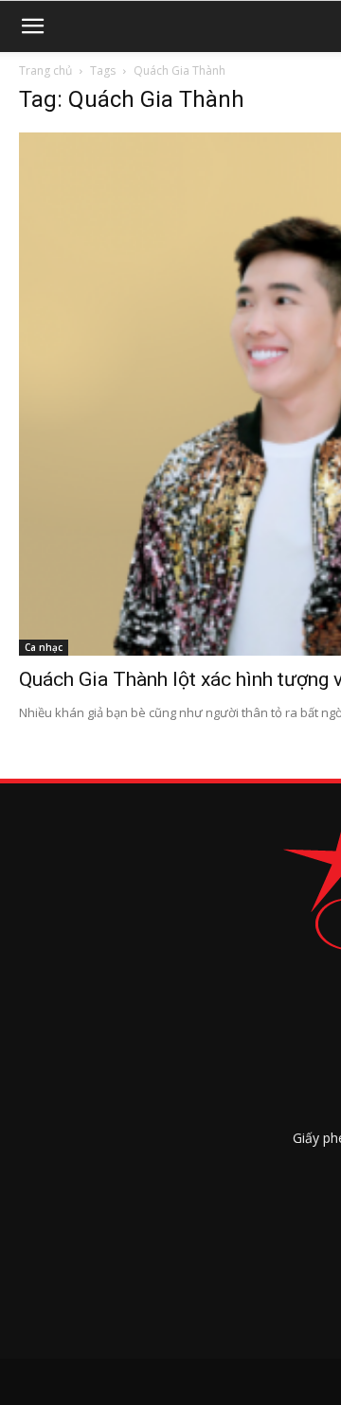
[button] (32, 26)
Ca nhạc (44, 647)
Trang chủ (45, 70)
